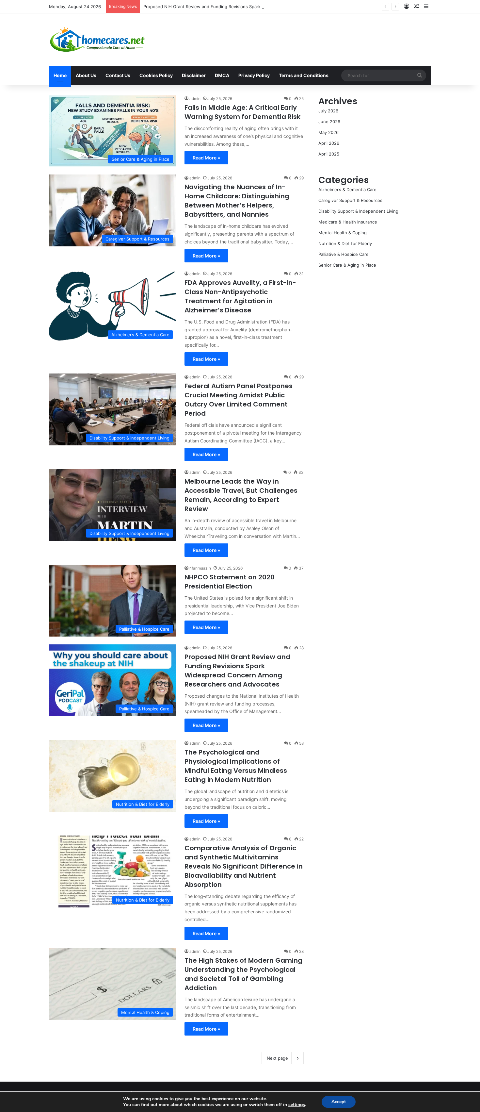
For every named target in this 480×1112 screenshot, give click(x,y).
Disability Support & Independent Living (358, 211)
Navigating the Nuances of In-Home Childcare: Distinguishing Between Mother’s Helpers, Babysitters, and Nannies (236, 200)
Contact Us (117, 75)
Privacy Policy (254, 75)
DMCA (222, 75)
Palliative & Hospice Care (343, 254)
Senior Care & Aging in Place (347, 265)
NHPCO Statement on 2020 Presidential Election (229, 582)
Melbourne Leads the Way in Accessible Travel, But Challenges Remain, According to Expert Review (240, 495)
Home (60, 75)
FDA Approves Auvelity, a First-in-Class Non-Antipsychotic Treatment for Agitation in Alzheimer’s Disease (240, 296)
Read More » (206, 157)
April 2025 (328, 154)
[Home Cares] (97, 39)
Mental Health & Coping (342, 232)
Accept (338, 1102)
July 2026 (328, 110)
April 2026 (328, 143)
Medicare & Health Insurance (347, 221)
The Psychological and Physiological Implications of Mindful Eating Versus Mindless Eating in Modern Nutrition (235, 766)
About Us (86, 75)
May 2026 (328, 132)
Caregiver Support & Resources (350, 200)
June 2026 (329, 121)
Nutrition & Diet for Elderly (345, 243)
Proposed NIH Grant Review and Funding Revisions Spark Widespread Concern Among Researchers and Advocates (261, 6)
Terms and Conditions (303, 75)
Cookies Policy (156, 75)
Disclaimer (194, 75)
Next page (277, 1058)
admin (194, 98)
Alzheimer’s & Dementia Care (347, 189)
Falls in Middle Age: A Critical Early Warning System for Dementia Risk (242, 112)
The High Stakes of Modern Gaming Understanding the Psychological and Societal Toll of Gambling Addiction (243, 974)
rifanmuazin (200, 568)
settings (296, 1105)
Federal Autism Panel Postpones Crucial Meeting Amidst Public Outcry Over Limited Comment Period (238, 399)
